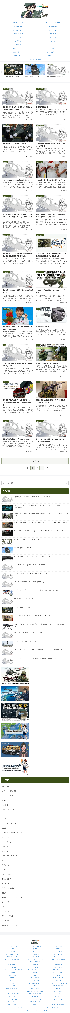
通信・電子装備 (12, 999)
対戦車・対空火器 (35, 1002)
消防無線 (57, 949)
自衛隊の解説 (35, 978)
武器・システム (57, 967)
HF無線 (12, 949)
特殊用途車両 (18, 1007)
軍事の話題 (58, 994)
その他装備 (35, 996)
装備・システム (57, 991)
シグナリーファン (12, 946)
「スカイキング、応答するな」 (58, 959)
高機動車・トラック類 (52, 1007)
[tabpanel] (13, 72)
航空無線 (12, 951)
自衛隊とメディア (58, 978)
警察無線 (35, 949)
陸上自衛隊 (12, 996)
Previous (1, 72)
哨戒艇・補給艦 (12, 975)
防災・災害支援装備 (35, 999)
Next (69, 72)
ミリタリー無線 (57, 951)
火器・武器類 (58, 999)
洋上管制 (35, 951)
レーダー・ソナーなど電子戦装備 (12, 970)
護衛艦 (58, 975)
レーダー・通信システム (12, 994)
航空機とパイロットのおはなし (58, 983)
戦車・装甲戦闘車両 (58, 1004)
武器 (35, 986)
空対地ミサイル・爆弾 (12, 988)
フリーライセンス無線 (12, 954)
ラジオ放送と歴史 (12, 957)
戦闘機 (12, 991)
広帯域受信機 (58, 954)
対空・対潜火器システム (35, 970)
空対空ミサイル (35, 988)
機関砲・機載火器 (58, 986)
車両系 (35, 1004)
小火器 (12, 983)
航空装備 (12, 972)
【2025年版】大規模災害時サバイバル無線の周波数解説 (35, 961)
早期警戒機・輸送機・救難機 (35, 991)
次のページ (35, 461)
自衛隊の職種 (58, 964)
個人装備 (57, 996)
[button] (66, 483)
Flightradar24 (58, 957)
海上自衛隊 (35, 967)
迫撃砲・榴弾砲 (12, 1004)
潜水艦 (35, 975)
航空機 (35, 972)
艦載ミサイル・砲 (58, 970)
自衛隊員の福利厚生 (35, 983)
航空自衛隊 (12, 986)
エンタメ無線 (35, 954)
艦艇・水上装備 (57, 972)
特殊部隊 (12, 978)
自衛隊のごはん (12, 967)
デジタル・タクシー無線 (12, 959)
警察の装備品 (12, 964)
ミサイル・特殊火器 (12, 1002)
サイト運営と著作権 (35, 946)
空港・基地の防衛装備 (35, 994)
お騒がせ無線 (35, 957)
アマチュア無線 (57, 946)
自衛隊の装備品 (35, 964)
